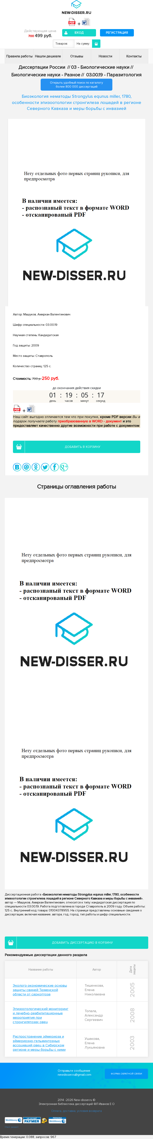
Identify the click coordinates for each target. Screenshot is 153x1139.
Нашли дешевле (48, 56)
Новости (105, 56)
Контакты (133, 56)
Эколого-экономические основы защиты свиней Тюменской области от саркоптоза (40, 989)
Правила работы (19, 56)
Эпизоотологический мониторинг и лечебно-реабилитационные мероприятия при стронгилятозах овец (40, 1015)
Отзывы (76, 56)
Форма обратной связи (126, 1073)
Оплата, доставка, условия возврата (76, 1111)
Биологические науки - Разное (45, 75)
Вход (79, 32)
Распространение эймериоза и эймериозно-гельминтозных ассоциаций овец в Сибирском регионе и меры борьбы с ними (39, 1043)
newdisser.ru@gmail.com (74, 1075)
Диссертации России (42, 67)
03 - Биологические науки (100, 67)
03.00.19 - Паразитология (114, 75)
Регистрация (117, 32)
